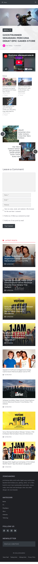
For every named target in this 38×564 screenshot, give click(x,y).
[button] (35, 2)
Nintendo (5, 515)
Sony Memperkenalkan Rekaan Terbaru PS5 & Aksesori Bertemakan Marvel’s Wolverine (18, 433)
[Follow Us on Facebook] (4, 530)
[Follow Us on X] (7, 530)
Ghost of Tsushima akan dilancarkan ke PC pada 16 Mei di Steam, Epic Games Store (24, 89)
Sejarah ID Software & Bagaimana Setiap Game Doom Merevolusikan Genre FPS (18, 258)
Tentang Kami (13, 557)
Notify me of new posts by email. (14, 221)
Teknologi (5, 518)
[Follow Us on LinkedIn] (15, 530)
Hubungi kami (22, 557)
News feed (6, 557)
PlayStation (6, 508)
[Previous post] (2, 134)
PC (10, 30)
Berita (6, 30)
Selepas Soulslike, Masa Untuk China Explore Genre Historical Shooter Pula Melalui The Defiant (18, 402)
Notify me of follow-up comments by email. (17, 216)
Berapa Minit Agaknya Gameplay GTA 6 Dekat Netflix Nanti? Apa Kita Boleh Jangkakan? (19, 463)
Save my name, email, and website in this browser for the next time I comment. (19, 210)
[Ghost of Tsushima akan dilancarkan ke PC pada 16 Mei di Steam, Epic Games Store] (25, 82)
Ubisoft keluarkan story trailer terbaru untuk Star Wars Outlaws (24, 134)
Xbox (4, 511)
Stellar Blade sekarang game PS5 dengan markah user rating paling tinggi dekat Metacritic (9, 108)
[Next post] (35, 151)
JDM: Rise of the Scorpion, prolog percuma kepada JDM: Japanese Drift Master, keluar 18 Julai (9, 89)
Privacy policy (31, 557)
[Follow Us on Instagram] (11, 530)
